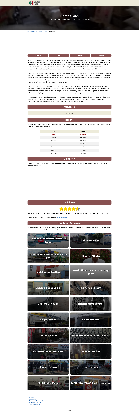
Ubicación (80, 55)
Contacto (106, 3)
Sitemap (31, 397)
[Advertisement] (69, 43)
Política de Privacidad (36, 401)
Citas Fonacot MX (34, 404)
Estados (93, 3)
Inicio (86, 3)
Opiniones (101, 55)
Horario (59, 55)
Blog (99, 3)
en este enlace (62, 218)
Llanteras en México (33, 31)
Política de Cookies (35, 403)
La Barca (45, 31)
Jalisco (40, 31)
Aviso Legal (32, 399)
